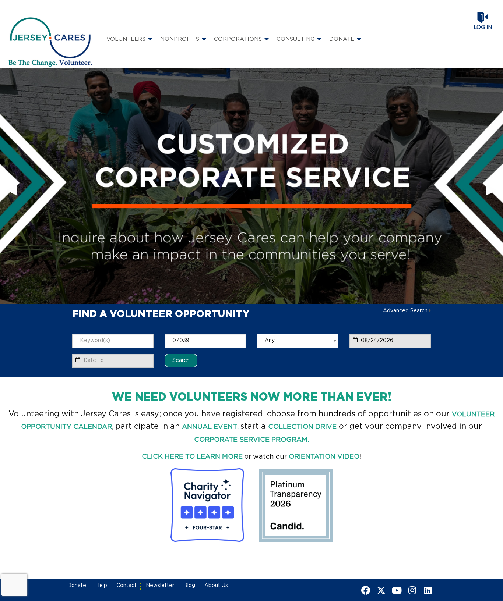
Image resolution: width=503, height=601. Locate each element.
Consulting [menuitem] (295, 39)
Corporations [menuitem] (238, 39)
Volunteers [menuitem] (125, 39)
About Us (216, 585)
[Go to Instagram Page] (411, 590)
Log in (483, 27)
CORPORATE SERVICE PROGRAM (250, 440)
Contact (126, 585)
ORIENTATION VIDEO (324, 457)
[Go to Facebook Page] (364, 590)
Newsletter (160, 585)
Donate (76, 585)
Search (181, 360)
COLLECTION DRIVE (302, 427)
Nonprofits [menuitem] (179, 39)
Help (101, 585)
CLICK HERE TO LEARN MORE (192, 457)
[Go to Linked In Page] (426, 590)
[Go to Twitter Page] (380, 590)
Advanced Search (405, 310)
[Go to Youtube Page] (395, 590)
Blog (189, 585)
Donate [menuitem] (341, 39)
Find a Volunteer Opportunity (161, 314)
